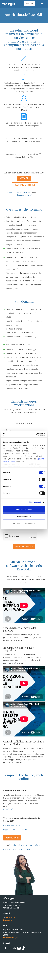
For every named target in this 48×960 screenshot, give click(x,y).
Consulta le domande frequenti (15, 825)
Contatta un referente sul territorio (16, 849)
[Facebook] (5, 948)
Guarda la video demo (25, 185)
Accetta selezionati (24, 516)
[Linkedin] (10, 948)
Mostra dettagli (35, 502)
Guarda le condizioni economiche (18, 192)
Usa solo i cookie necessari (24, 524)
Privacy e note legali (10, 938)
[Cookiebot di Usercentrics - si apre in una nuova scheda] (35, 434)
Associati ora (12, 838)
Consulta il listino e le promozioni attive (24, 845)
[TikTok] (23, 948)
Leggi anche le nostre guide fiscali (16, 829)
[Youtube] (14, 948)
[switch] (42, 479)
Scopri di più (8, 809)
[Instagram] (19, 948)
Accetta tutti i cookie (24, 509)
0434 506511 (11, 917)
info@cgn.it (7, 920)
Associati (29, 3)
